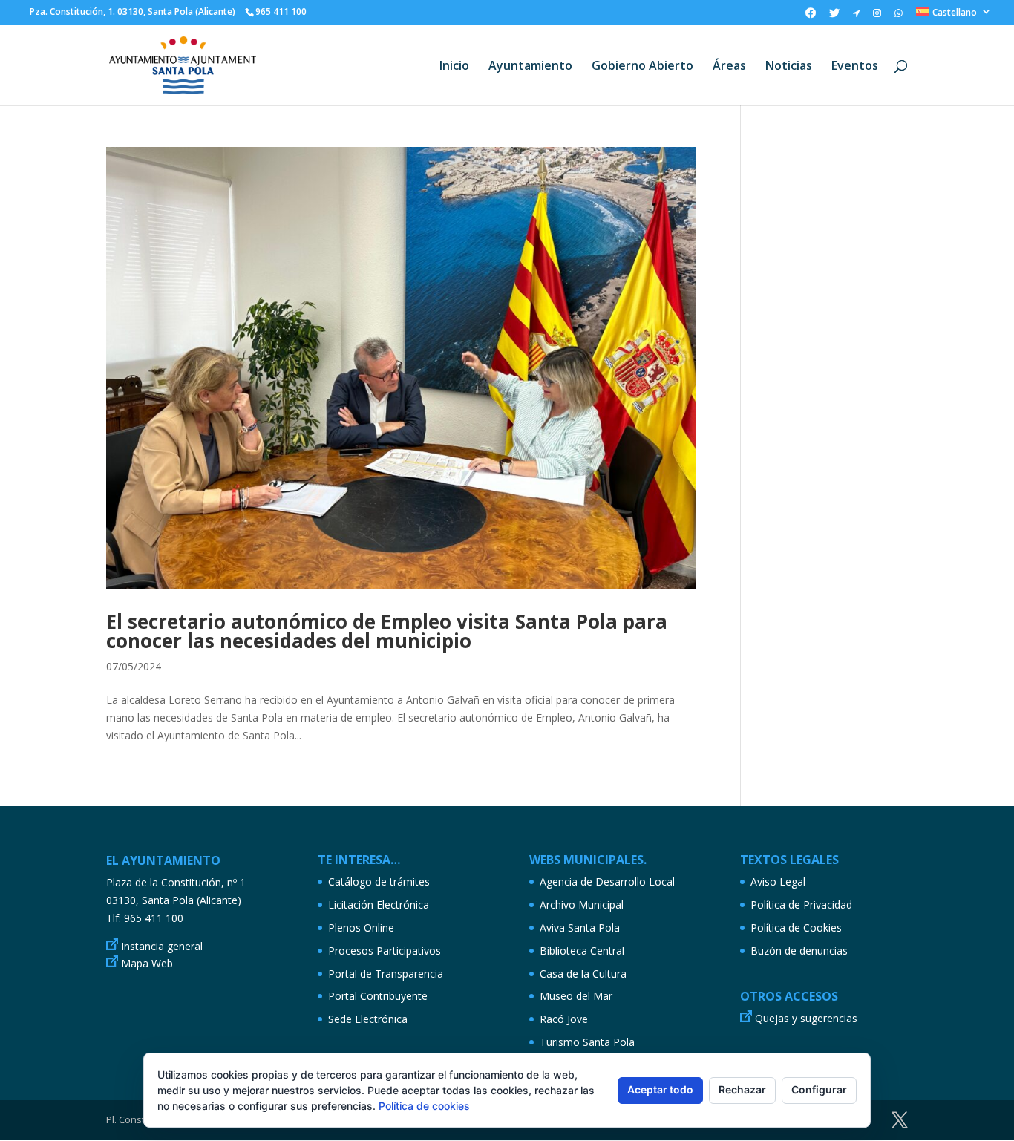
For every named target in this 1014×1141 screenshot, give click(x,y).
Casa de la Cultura (583, 974)
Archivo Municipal (582, 905)
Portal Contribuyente (378, 996)
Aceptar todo (660, 1089)
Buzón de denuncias (799, 951)
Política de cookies (424, 1105)
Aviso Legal (777, 881)
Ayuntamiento (530, 66)
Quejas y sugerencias (806, 1018)
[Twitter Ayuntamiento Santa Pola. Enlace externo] (834, 16)
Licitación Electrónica (378, 905)
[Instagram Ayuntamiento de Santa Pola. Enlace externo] (877, 16)
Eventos (854, 66)
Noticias (788, 66)
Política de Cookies (796, 928)
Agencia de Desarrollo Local (607, 881)
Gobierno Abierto (642, 66)
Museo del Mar (576, 996)
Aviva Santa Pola (580, 928)
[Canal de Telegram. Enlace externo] (856, 16)
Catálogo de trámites (379, 881)
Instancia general (162, 946)
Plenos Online (361, 928)
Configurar (819, 1089)
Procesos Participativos (384, 951)
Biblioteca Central (582, 951)
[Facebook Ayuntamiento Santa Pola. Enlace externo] (810, 16)
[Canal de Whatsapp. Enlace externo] (898, 16)
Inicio (454, 66)
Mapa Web (147, 963)
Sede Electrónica (368, 1019)
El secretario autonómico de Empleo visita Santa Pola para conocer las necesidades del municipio (386, 631)
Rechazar (742, 1089)
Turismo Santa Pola (587, 1042)
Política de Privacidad (801, 905)
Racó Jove (564, 1019)
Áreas (729, 66)
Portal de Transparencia (385, 974)
